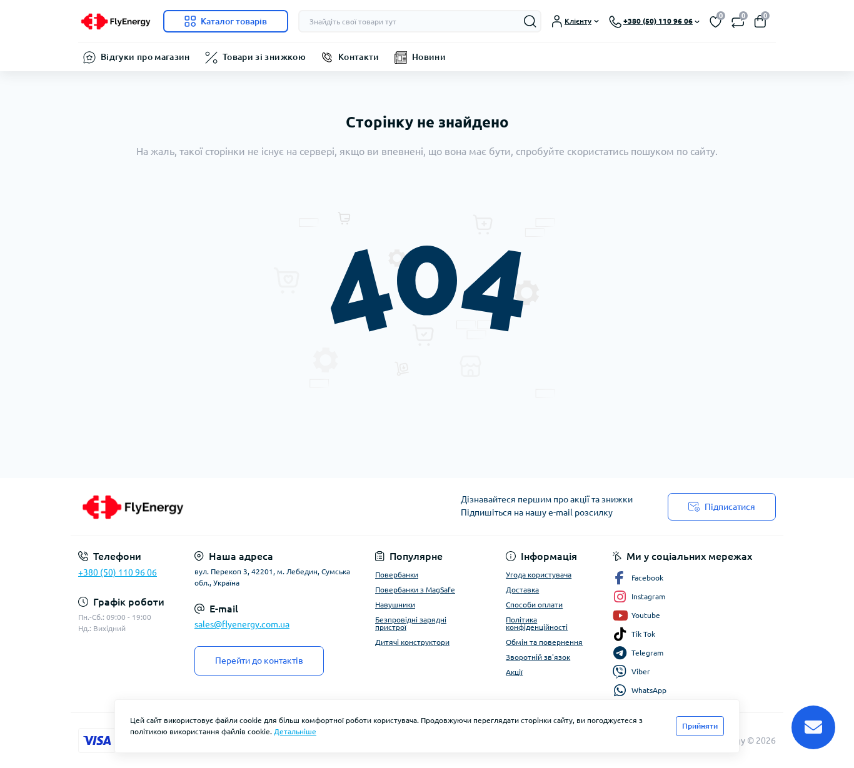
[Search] (530, 21)
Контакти (358, 57)
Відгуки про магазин (145, 57)
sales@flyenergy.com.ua (241, 624)
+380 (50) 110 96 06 (117, 572)
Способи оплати (534, 605)
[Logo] (115, 21)
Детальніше (295, 731)
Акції (514, 672)
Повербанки (396, 575)
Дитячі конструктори (412, 642)
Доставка (522, 590)
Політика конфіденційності (537, 623)
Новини (429, 57)
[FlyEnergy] (248, 507)
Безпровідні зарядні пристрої (410, 623)
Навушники (395, 605)
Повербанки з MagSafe (415, 590)
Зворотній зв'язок (538, 657)
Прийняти (700, 726)
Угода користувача (538, 575)
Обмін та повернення (544, 642)
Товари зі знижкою (264, 57)
